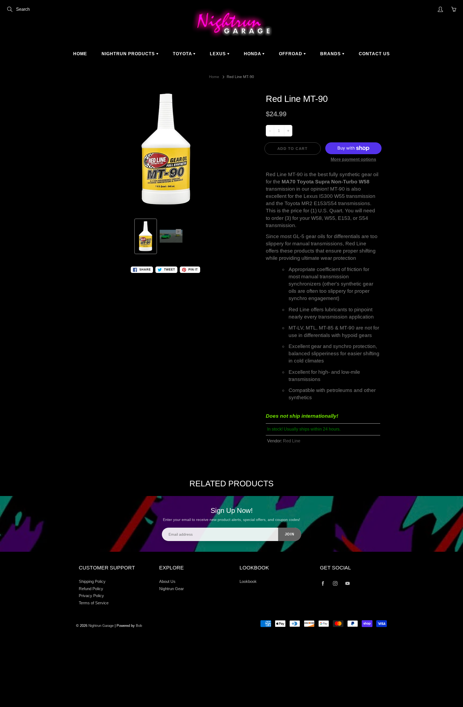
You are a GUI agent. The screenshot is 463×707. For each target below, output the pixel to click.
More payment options (353, 159)
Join (289, 534)
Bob (139, 626)
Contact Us (374, 53)
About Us (167, 581)
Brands (331, 53)
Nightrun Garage (101, 626)
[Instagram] (335, 583)
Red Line (291, 441)
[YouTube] (347, 583)
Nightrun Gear (171, 589)
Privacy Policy (91, 596)
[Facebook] (322, 583)
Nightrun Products (129, 53)
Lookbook (248, 581)
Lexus (218, 53)
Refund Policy (91, 589)
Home (80, 53)
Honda (253, 53)
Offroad (291, 53)
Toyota (183, 53)
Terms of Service (94, 603)
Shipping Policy (92, 581)
